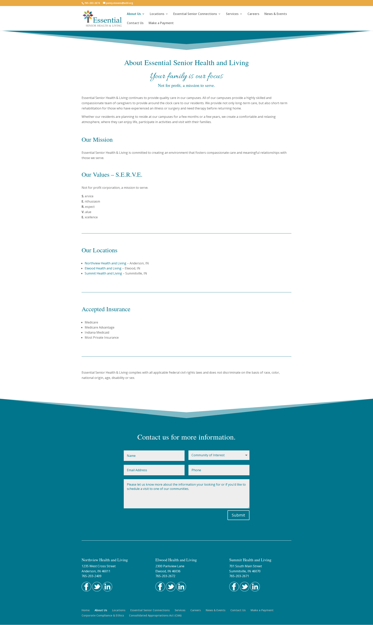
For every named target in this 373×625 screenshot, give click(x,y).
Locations (157, 14)
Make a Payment (161, 23)
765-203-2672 (165, 576)
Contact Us (135, 23)
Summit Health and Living (103, 273)
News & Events (275, 14)
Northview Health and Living (105, 263)
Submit (238, 515)
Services (232, 14)
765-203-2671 (239, 576)
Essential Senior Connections (195, 14)
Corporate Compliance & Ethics (103, 615)
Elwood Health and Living (103, 268)
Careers (253, 14)
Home (86, 610)
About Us (134, 14)
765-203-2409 (91, 576)
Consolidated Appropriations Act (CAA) (155, 615)
